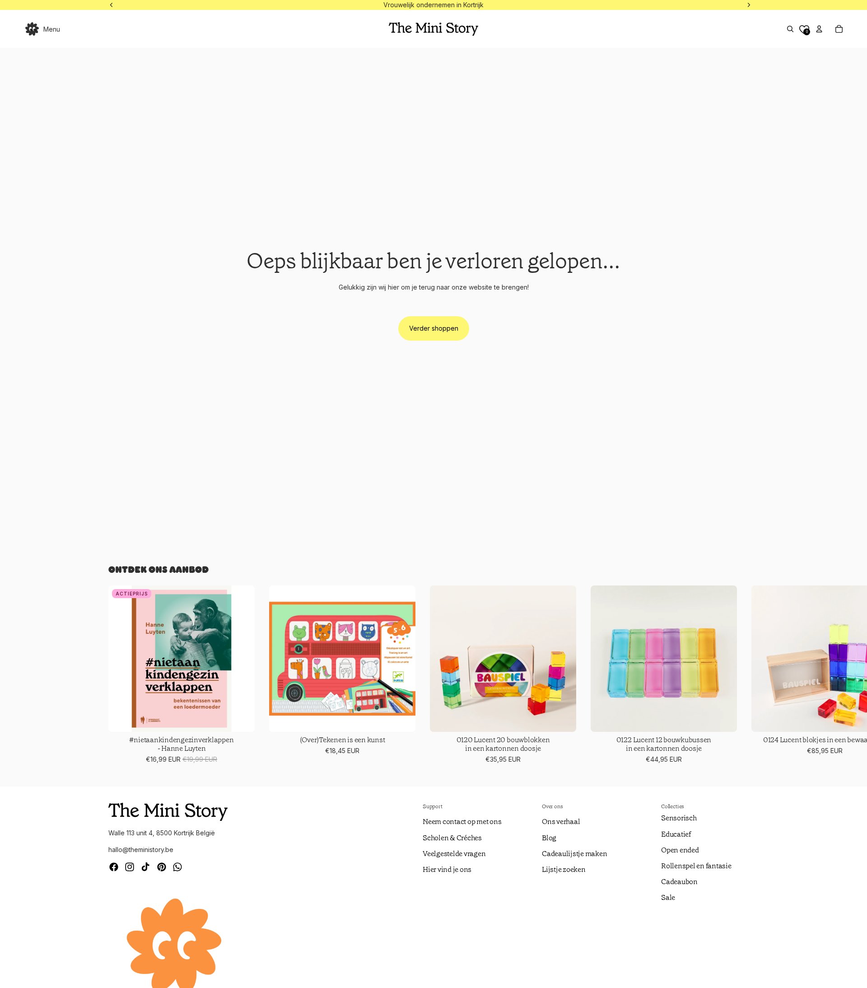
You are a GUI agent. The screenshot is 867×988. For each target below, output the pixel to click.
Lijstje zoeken (564, 869)
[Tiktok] (145, 867)
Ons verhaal (561, 821)
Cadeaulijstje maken (574, 853)
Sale (668, 897)
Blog (549, 838)
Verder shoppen (433, 328)
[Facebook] (113, 867)
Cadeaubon (679, 881)
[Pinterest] (161, 867)
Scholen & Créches (452, 838)
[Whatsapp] (177, 867)
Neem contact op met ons (462, 821)
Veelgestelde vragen (454, 853)
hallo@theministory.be (140, 849)
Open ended (680, 850)
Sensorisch (679, 818)
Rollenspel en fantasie (696, 866)
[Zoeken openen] (790, 29)
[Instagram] (129, 867)
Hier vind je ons (447, 869)
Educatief (676, 834)
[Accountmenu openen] (819, 29)
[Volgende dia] (748, 675)
